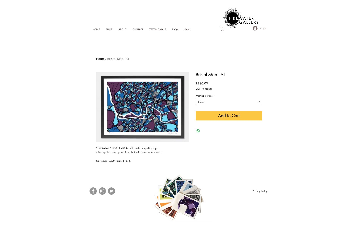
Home (100, 59)
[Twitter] (111, 191)
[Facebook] (93, 191)
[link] (222, 29)
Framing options (205, 95)
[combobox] (229, 102)
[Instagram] (102, 191)
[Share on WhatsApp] (198, 131)
